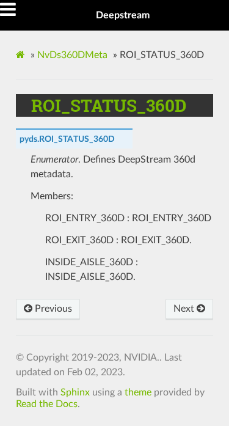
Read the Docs (47, 404)
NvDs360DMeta (72, 55)
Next (185, 309)
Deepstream (123, 15)
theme (138, 392)
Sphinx (75, 392)
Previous (52, 309)
